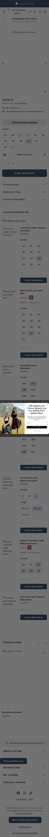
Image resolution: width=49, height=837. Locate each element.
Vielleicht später (37, 430)
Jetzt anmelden (37, 427)
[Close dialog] (47, 404)
